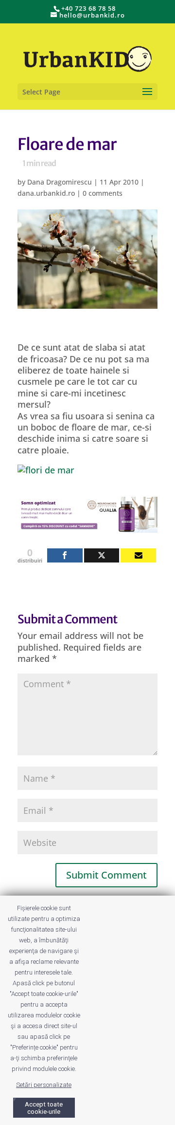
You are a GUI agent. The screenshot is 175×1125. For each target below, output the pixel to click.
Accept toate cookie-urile (44, 1108)
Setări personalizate (43, 1084)
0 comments (102, 193)
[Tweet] (102, 555)
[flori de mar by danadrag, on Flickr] (46, 470)
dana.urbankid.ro (46, 193)
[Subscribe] (138, 555)
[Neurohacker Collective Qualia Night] (88, 527)
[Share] (65, 555)
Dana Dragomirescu (59, 182)
